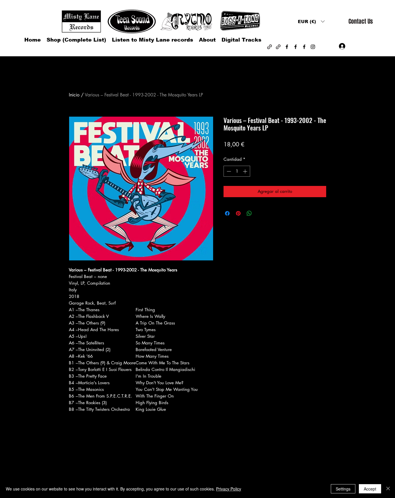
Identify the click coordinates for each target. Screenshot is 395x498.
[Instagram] (313, 47)
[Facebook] (287, 47)
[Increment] (246, 171)
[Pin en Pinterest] (238, 213)
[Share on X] (260, 213)
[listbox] (311, 21)
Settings (343, 489)
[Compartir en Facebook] (227, 213)
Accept (370, 489)
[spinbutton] (237, 171)
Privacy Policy (228, 489)
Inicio (74, 95)
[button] (311, 21)
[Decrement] (228, 171)
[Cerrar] (388, 488)
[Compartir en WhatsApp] (249, 213)
